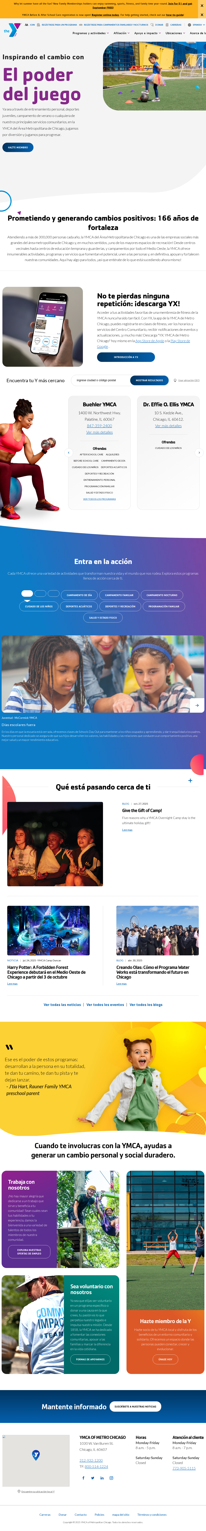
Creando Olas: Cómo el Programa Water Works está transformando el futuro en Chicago (152, 972)
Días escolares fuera (18, 724)
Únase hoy (168, 1361)
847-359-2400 (99, 425)
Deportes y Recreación (120, 606)
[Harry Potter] (48, 931)
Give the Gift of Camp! (142, 810)
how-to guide (174, 14)
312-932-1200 (91, 1460)
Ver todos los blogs (146, 1004)
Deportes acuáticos (79, 606)
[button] (196, 24)
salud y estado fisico (103, 617)
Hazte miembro (18, 147)
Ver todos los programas (99, 499)
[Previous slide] (68, 452)
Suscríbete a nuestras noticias (138, 1408)
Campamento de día (79, 595)
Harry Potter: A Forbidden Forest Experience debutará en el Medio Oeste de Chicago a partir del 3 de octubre (46, 972)
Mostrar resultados (149, 380)
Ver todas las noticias (62, 1004)
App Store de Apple (149, 341)
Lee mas (127, 830)
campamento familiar (119, 595)
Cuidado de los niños (39, 606)
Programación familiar (164, 606)
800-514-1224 (96, 1466)
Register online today (105, 14)
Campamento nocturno (162, 595)
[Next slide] (199, 452)
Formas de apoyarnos (93, 1361)
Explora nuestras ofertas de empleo (33, 1253)
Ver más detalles (99, 432)
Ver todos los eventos (105, 1004)
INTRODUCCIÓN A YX (126, 357)
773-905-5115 (184, 1468)
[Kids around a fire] (55, 844)
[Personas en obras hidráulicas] (157, 931)
